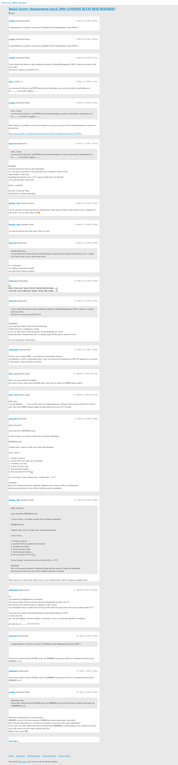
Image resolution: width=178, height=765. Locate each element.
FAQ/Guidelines (33, 756)
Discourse (23, 762)
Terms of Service (49, 756)
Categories (20, 756)
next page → (14, 741)
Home (11, 756)
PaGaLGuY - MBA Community (14, 3)
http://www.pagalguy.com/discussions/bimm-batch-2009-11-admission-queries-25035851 (45, 134)
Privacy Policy (65, 756)
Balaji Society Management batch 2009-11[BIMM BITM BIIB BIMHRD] (62, 9)
